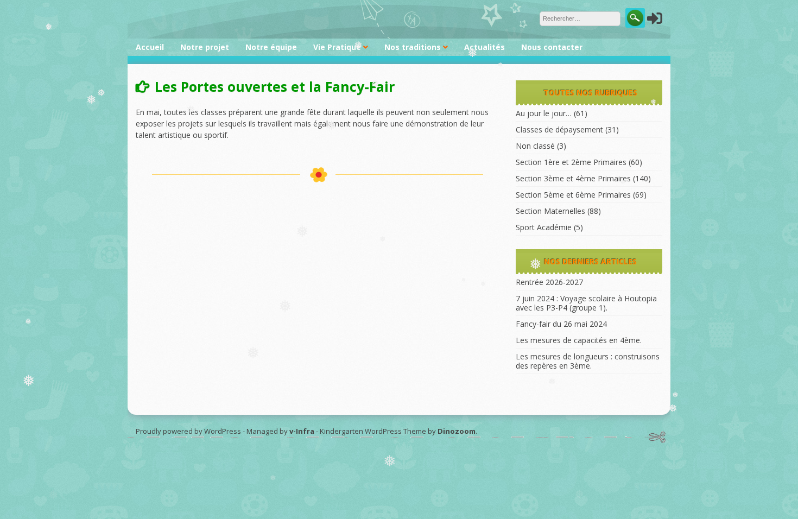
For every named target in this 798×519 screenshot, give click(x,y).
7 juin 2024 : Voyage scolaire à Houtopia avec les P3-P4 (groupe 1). (586, 303)
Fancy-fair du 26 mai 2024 (561, 324)
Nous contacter (551, 47)
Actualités (484, 47)
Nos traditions (412, 47)
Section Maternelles (550, 211)
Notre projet (204, 47)
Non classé (535, 146)
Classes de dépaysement (559, 129)
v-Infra (301, 431)
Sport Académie (544, 227)
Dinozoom (457, 431)
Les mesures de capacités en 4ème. (579, 340)
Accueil (150, 47)
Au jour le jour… (544, 113)
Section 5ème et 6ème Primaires (573, 194)
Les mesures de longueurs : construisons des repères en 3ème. (588, 361)
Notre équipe (271, 47)
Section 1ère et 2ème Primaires (571, 162)
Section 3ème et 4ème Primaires (573, 178)
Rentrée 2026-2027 (549, 282)
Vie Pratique (337, 47)
